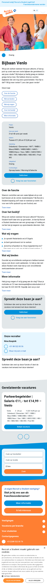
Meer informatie (10, 116)
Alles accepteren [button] (13, 580)
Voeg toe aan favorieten (26, 181)
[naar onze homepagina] (10, 12)
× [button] (44, 548)
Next (26, 436)
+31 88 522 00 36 (16, 346)
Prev (20, 436)
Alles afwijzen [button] (34, 580)
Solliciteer (23, 175)
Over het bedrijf (9, 110)
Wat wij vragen (9, 104)
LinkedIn (21, 323)
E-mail (35, 323)
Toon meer (23, 521)
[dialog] (23, 565)
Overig (11, 55)
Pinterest (26, 323)
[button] (23, 576)
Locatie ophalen (40, 460)
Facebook (12, 323)
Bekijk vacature (23, 426)
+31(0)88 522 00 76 (15, 541)
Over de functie (9, 93)
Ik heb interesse (23, 510)
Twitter (16, 323)
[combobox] (23, 454)
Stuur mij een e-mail (17, 351)
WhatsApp (30, 323)
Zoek (23, 471)
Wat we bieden (9, 99)
